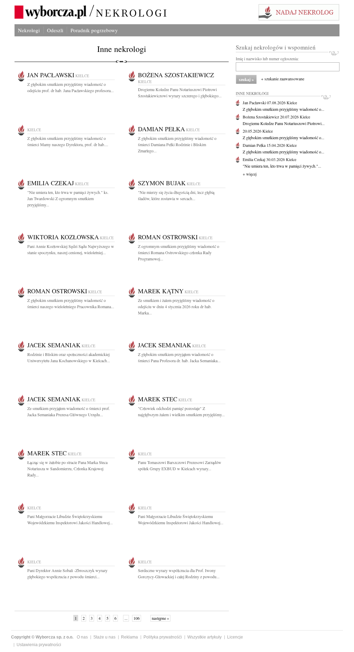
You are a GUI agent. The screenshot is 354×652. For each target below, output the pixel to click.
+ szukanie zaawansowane (282, 78)
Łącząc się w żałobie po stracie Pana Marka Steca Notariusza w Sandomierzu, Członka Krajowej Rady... (67, 468)
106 (136, 618)
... (126, 618)
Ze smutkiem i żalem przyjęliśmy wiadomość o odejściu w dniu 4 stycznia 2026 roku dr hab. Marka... (176, 306)
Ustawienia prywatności (39, 644)
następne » (160, 618)
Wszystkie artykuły (204, 637)
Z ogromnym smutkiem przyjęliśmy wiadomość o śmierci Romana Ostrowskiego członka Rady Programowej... (178, 252)
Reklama (129, 637)
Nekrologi (29, 30)
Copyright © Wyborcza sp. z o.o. (42, 637)
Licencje (235, 637)
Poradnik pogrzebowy (94, 30)
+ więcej (250, 174)
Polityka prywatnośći (162, 637)
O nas (82, 637)
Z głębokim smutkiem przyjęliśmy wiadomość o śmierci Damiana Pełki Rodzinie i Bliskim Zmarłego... (177, 144)
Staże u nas (104, 637)
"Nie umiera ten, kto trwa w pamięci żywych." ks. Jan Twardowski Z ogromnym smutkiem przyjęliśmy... (68, 198)
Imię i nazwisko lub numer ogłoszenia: (267, 58)
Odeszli (55, 30)
